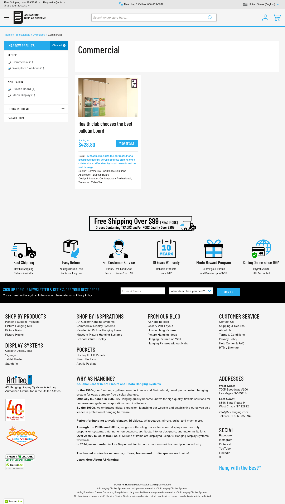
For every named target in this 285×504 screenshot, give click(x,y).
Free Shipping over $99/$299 (20, 2)
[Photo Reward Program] (213, 248)
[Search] (210, 17)
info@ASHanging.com (233, 412)
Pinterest (225, 444)
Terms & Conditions (232, 334)
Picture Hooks (14, 334)
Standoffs (11, 363)
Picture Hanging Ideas (162, 334)
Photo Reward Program (213, 262)
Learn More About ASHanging (98, 459)
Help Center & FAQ (231, 343)
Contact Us (226, 321)
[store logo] (30, 17)
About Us (225, 330)
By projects (39, 34)
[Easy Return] (71, 248)
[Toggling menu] (6, 17)
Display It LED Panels (91, 355)
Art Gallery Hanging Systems (96, 321)
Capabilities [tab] (16, 118)
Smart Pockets (86, 359)
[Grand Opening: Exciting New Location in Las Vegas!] (22, 435)
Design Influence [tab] (19, 109)
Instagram (225, 439)
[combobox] (154, 17)
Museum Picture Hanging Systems (99, 334)
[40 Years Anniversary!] (15, 409)
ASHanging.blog (158, 321)
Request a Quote (52, 2)
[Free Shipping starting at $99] (142, 223)
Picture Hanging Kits (18, 326)
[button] (265, 17)
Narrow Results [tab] (22, 45)
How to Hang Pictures (162, 330)
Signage (10, 355)
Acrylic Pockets (86, 363)
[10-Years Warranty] (166, 248)
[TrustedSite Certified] (14, 466)
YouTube (225, 448)
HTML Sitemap (229, 347)
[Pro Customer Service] (118, 248)
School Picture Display (91, 339)
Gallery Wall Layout (160, 326)
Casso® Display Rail (18, 350)
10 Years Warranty (166, 262)
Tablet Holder (14, 359)
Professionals (23, 34)
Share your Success (15, 5)
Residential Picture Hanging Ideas (99, 330)
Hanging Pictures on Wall (164, 339)
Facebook (225, 435)
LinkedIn (224, 453)
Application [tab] (15, 82)
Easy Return (71, 262)
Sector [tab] (12, 55)
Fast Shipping (24, 262)
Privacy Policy (84, 295)
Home (9, 34)
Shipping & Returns (232, 326)
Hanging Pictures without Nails (168, 343)
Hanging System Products (22, 321)
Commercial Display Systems (96, 326)
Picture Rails (13, 330)
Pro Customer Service (118, 262)
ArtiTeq (51, 387)
